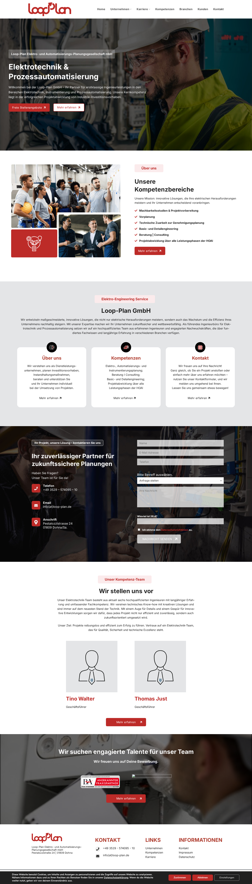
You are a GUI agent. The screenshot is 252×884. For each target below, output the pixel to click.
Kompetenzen (164, 9)
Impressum (186, 852)
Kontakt (218, 9)
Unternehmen (119, 9)
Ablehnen (202, 877)
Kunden (203, 9)
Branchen (186, 9)
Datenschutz (187, 857)
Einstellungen (226, 877)
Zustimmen (180, 877)
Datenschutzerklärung (116, 877)
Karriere (142, 9)
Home (101, 9)
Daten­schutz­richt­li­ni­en (174, 529)
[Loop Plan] (49, 9)
